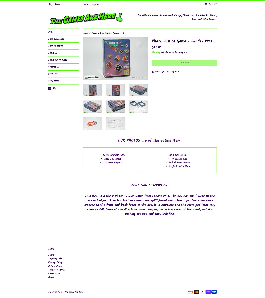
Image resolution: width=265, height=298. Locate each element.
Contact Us (53, 67)
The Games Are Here (73, 292)
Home (51, 32)
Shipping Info (55, 259)
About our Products (57, 60)
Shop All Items (55, 46)
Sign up (95, 4)
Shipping (156, 52)
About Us (52, 53)
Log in (85, 4)
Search (51, 255)
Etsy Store (53, 74)
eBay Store (53, 81)
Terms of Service (56, 270)
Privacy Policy (55, 262)
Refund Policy (55, 266)
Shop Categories (56, 39)
